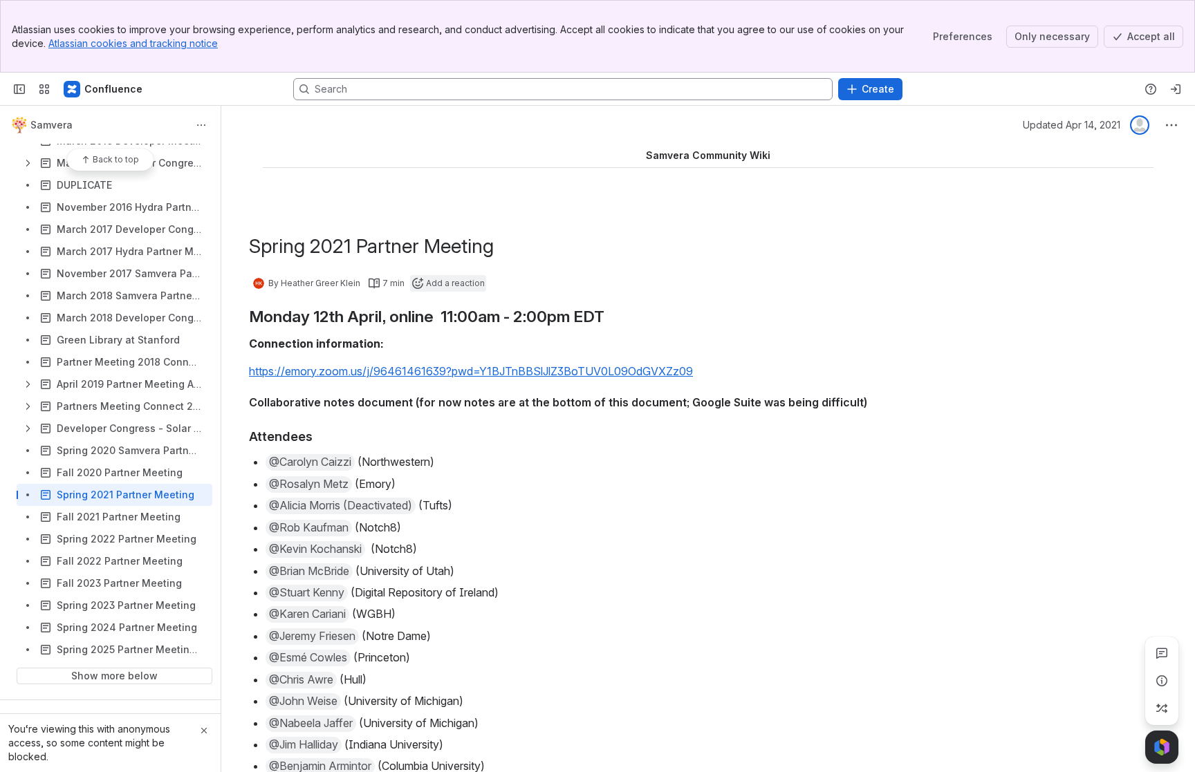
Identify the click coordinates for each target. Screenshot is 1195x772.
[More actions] (201, 125)
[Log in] (1176, 89)
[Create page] (1162, 708)
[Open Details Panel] (1162, 681)
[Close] (204, 730)
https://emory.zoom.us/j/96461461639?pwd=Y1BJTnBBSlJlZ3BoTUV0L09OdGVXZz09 (471, 371)
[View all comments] (1162, 653)
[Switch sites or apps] (44, 89)
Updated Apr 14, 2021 (1071, 125)
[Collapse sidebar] (19, 89)
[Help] (1151, 89)
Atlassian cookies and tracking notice (133, 43)
